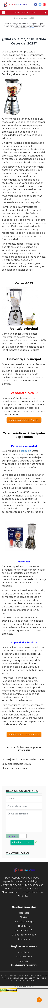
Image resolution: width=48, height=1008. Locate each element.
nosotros (31, 28)
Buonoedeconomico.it (24, 935)
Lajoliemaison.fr (24, 930)
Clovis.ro (24, 917)
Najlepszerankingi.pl (24, 921)
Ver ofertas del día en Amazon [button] (24, 420)
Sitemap (24, 961)
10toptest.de (24, 939)
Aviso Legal (24, 952)
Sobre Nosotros (24, 956)
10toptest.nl (24, 913)
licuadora (26, 451)
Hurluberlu (24, 926)
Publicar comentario (23, 842)
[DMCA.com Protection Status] (8, 991)
